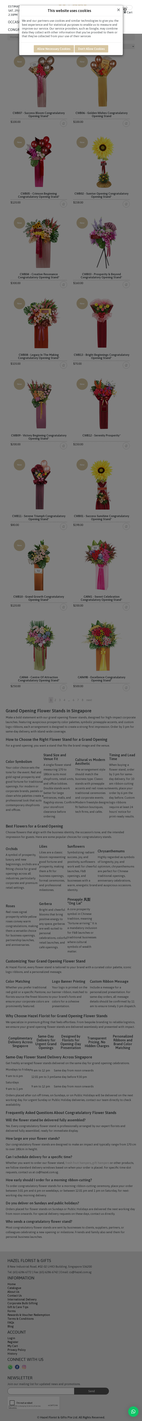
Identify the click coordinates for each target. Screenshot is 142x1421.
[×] (133, 1411)
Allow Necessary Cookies (53, 49)
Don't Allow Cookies (91, 49)
